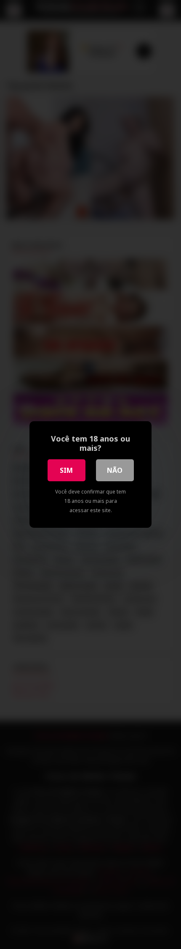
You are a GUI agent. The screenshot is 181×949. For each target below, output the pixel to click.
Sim (66, 470)
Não (114, 470)
